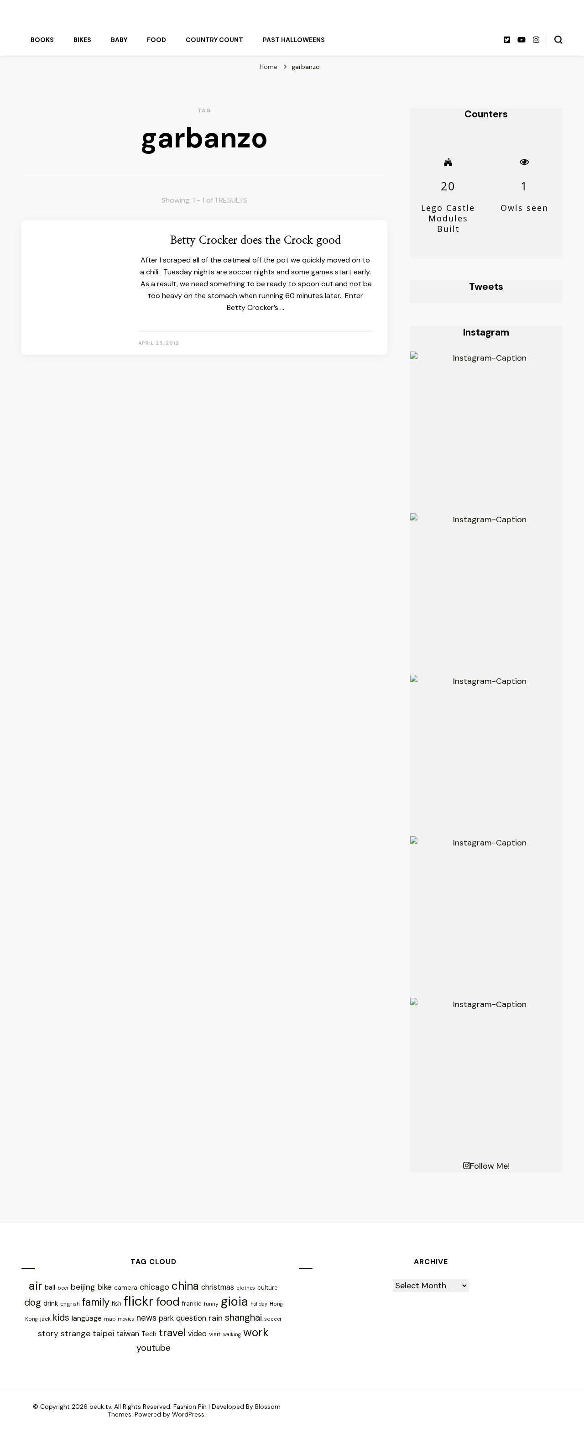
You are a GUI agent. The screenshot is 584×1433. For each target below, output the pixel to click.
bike (104, 1287)
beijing (83, 1287)
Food (156, 40)
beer (62, 1288)
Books (42, 40)
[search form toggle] (558, 40)
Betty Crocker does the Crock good (255, 240)
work (256, 1332)
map (109, 1319)
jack (45, 1319)
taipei (103, 1333)
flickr (139, 1301)
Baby (119, 40)
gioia (234, 1301)
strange (75, 1333)
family (96, 1302)
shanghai (243, 1317)
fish (116, 1303)
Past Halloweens (294, 40)
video (197, 1334)
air (35, 1285)
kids (61, 1317)
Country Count (214, 40)
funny (211, 1303)
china (185, 1286)
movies (126, 1319)
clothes (245, 1288)
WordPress (188, 1414)
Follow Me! (490, 1165)
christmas (217, 1287)
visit (215, 1334)
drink (50, 1303)
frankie (192, 1303)
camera (125, 1287)
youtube (153, 1348)
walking (232, 1334)
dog (32, 1302)
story (48, 1333)
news (146, 1317)
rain (216, 1317)
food (168, 1301)
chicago (154, 1286)
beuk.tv (100, 1406)
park (166, 1318)
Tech (148, 1334)
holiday (258, 1304)
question (191, 1318)
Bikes (82, 40)
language (87, 1318)
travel (172, 1332)
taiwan (127, 1334)
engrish (70, 1303)
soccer (273, 1319)
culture (267, 1287)
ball (50, 1287)
